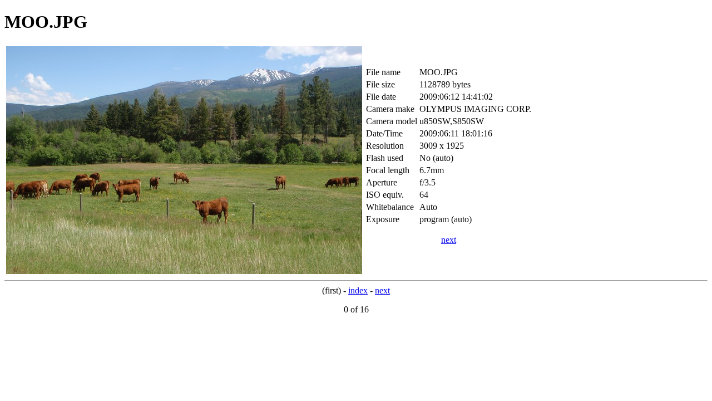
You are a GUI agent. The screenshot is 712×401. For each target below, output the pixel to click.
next (448, 239)
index (358, 290)
